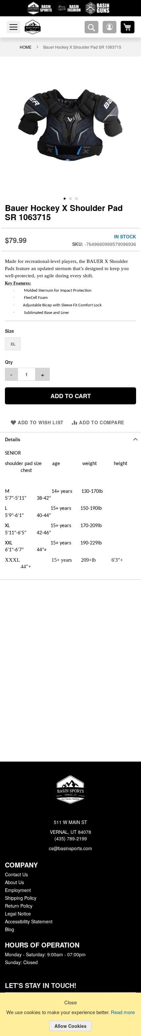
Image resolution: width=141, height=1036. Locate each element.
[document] (70, 1019)
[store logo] (40, 27)
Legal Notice (17, 913)
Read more (124, 1012)
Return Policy (18, 906)
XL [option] (12, 341)
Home (26, 46)
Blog (9, 929)
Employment (17, 890)
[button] (109, 27)
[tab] (70, 436)
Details (12, 436)
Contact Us (16, 874)
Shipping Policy (20, 898)
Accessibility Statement (28, 921)
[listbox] (70, 341)
